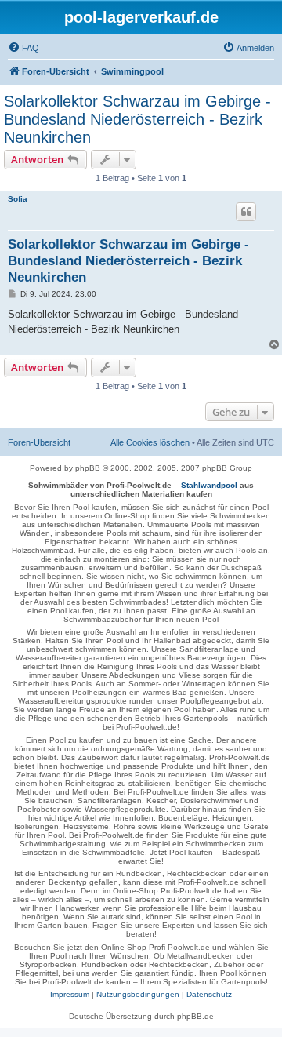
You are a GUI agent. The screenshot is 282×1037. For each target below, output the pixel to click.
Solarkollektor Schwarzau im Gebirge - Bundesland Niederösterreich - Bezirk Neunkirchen (137, 119)
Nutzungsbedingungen (137, 994)
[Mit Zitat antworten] (246, 211)
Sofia (17, 199)
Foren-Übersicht (39, 442)
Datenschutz (209, 994)
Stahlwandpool (209, 485)
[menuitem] (23, 47)
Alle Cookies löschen (150, 442)
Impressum (69, 994)
